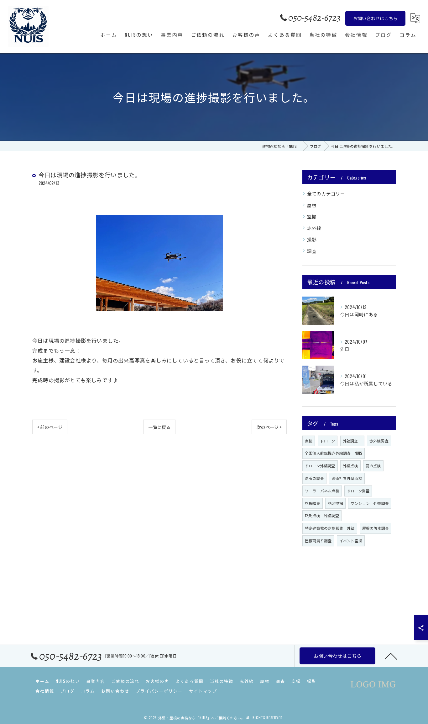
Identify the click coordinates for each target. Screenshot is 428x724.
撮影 (311, 239)
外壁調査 (352, 440)
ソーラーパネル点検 (322, 490)
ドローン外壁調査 (320, 465)
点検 (308, 440)
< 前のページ (49, 427)
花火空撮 (335, 503)
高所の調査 (314, 478)
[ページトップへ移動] (391, 656)
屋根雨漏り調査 (318, 540)
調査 (311, 251)
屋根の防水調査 (375, 528)
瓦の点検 (373, 465)
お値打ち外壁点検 (346, 478)
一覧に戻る (159, 427)
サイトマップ (203, 691)
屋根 (311, 205)
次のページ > (269, 427)
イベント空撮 (350, 540)
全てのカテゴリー (326, 193)
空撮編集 (312, 503)
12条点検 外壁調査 (322, 515)
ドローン (327, 440)
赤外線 (314, 228)
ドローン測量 (358, 490)
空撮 (311, 216)
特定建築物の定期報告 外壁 (330, 528)
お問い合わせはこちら (375, 18)
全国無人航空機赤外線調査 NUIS (333, 453)
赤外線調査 (379, 440)
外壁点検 (350, 465)
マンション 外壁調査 (370, 503)
